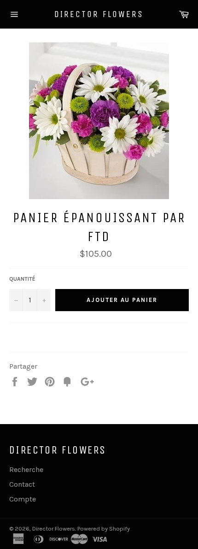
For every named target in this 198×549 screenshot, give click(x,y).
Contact (22, 484)
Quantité (22, 279)
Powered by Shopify (103, 528)
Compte (22, 499)
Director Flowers (99, 14)
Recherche (26, 469)
